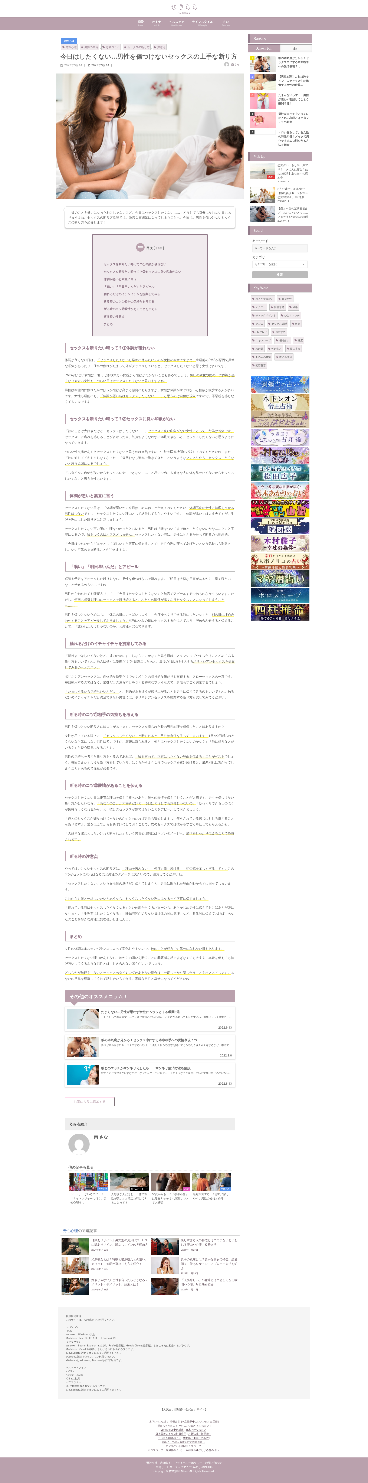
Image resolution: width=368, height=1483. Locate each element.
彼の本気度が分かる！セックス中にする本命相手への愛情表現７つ (293, 62)
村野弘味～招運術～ (199, 1433)
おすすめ (280, 332)
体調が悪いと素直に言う (120, 279)
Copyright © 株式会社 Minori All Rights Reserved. (184, 1471)
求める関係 (285, 357)
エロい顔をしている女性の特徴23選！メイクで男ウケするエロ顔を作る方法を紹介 (293, 138)
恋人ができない (264, 298)
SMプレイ (261, 332)
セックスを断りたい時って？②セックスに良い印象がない (142, 271)
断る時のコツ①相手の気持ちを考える (129, 301)
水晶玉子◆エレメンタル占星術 (200, 1421)
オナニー (261, 307)
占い (296, 48)
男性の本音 (91, 47)
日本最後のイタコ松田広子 (170, 1433)
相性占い (284, 340)
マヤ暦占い (172, 1446)
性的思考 (279, 307)
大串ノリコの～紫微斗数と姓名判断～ (183, 1442)
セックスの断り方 (138, 47)
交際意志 (261, 365)
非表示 (158, 248)
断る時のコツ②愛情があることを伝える (130, 309)
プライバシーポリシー (188, 1463)
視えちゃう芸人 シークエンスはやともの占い (183, 1425)
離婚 (297, 323)
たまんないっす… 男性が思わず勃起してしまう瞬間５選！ (293, 99)
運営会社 (151, 1463)
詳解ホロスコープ (191, 1446)
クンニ (259, 323)
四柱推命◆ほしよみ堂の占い (202, 1450)
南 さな (235, 64)
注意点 (161, 47)
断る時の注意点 (114, 316)
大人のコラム (264, 48)
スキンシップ (263, 340)
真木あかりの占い (196, 1429)
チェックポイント (266, 315)
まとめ (108, 324)
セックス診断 (279, 323)
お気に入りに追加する (90, 1101)
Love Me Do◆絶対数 (172, 1429)
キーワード (260, 240)
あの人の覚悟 (263, 357)
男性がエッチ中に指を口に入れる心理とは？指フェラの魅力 (293, 118)
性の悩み (277, 348)
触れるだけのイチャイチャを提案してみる (132, 294)
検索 (280, 274)
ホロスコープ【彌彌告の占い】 (166, 1450)
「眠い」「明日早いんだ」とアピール (129, 286)
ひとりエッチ (292, 315)
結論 (295, 307)
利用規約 (165, 1463)
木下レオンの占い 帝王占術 (164, 1421)
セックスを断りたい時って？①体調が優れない (135, 264)
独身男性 (287, 298)
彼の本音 (295, 348)
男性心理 (69, 41)
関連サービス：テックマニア (174, 1467)
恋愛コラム (113, 47)
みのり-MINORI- (203, 1467)
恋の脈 (259, 348)
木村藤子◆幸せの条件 (196, 1438)
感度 (300, 340)
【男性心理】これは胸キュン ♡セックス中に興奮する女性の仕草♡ (293, 80)
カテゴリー (260, 257)
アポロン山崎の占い (169, 1438)
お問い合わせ (213, 1463)
